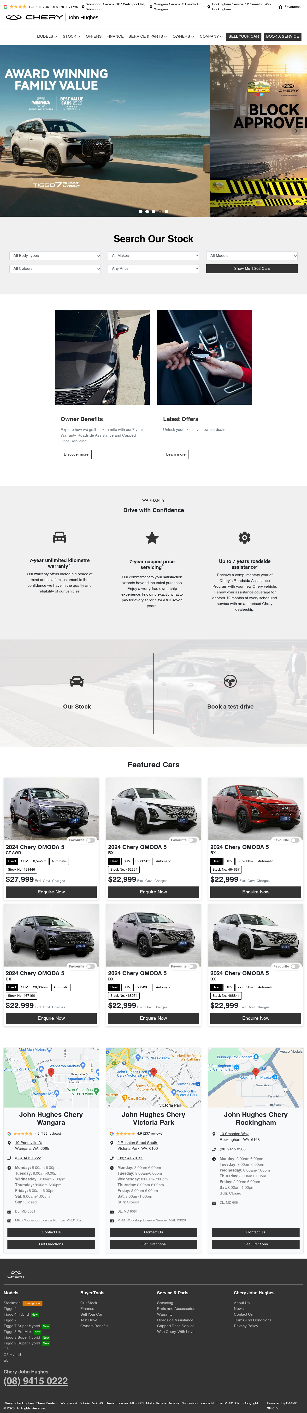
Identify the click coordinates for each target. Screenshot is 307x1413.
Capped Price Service (176, 1326)
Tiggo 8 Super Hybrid (22, 1338)
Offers (94, 37)
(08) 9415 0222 (28, 1158)
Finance (115, 37)
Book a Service (282, 37)
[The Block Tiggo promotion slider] (160, 211)
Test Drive (88, 1320)
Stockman (12, 1303)
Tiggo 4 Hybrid (16, 1315)
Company (209, 37)
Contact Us (51, 1232)
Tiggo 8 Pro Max (18, 1332)
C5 (6, 1349)
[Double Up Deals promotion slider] (147, 211)
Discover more (76, 455)
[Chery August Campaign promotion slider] (140, 211)
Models (45, 37)
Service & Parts (146, 37)
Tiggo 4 (10, 1309)
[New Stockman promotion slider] (166, 211)
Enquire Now (51, 892)
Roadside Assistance (175, 1320)
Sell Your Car (244, 37)
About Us (242, 1303)
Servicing (165, 1303)
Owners (181, 37)
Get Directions (51, 1244)
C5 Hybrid (12, 1355)
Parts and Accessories (176, 1309)
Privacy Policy (246, 1326)
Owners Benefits (94, 1326)
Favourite (76, 840)
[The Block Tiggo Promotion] (153, 131)
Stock (69, 37)
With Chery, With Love (176, 1332)
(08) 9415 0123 (130, 1158)
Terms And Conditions (253, 1320)
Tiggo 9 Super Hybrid (22, 1343)
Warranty (164, 1315)
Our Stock (88, 1303)
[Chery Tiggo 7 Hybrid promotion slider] (153, 211)
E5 (6, 1361)
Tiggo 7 (10, 1320)
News (239, 1309)
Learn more (176, 455)
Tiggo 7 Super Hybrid (22, 1326)
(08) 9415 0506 (233, 1149)
